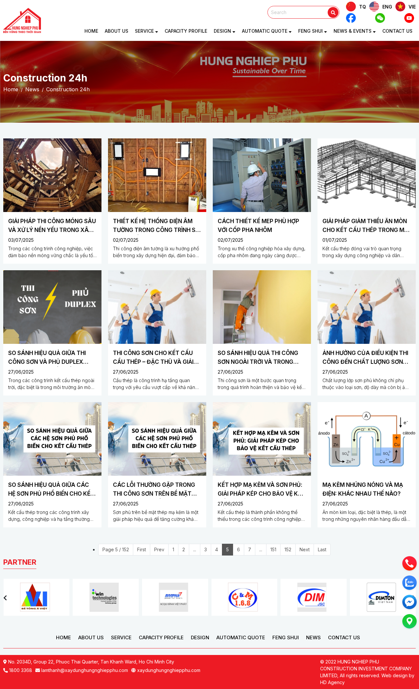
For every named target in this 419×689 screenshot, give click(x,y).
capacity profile (186, 31)
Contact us (397, 31)
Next (305, 549)
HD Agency (332, 682)
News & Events (353, 31)
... (194, 549)
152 (287, 549)
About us (116, 31)
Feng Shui (285, 637)
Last (322, 549)
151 (273, 549)
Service (145, 31)
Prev (159, 549)
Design (223, 31)
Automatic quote (265, 31)
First (141, 549)
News (313, 637)
